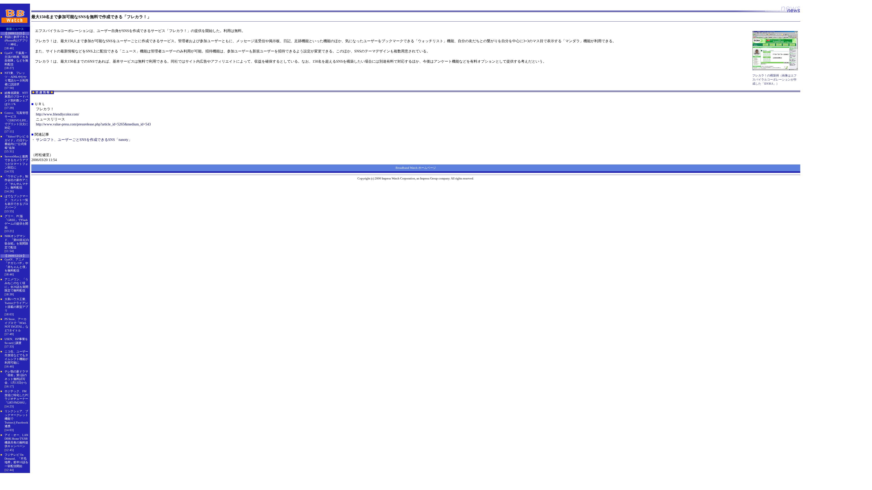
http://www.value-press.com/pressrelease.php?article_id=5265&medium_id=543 (93, 124)
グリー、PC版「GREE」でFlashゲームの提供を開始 (16, 221)
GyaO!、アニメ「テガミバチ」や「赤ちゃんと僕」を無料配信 (16, 265)
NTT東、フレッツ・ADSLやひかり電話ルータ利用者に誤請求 (16, 78)
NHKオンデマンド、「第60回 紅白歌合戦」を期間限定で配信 (17, 241)
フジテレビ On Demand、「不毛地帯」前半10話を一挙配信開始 (16, 460)
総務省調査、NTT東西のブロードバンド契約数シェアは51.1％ (16, 98)
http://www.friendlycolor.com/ (57, 114)
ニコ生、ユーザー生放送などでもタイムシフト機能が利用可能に (16, 357)
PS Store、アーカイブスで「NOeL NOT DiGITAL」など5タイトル (16, 324)
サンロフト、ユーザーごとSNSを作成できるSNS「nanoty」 (84, 140)
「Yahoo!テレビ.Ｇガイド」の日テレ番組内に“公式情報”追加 (17, 142)
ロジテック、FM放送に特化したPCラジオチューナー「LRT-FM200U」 (17, 397)
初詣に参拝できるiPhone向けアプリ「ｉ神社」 (16, 40)
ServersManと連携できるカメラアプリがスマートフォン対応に (16, 162)
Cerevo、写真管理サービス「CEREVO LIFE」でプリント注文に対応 (17, 120)
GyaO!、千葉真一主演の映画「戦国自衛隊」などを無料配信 (16, 58)
